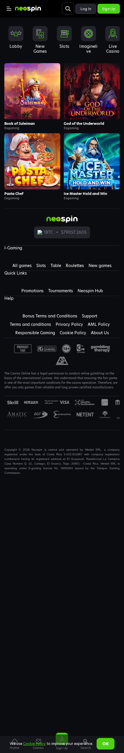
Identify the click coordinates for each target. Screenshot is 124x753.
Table (55, 265)
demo (32, 91)
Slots (41, 265)
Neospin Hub (90, 291)
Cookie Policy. (34, 743)
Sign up (108, 8)
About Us (100, 333)
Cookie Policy (73, 333)
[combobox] (62, 42)
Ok (105, 744)
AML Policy (99, 324)
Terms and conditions (30, 324)
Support (89, 316)
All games (22, 265)
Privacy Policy (69, 324)
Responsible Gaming (35, 333)
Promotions (32, 291)
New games (100, 265)
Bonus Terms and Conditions (49, 316)
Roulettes (75, 265)
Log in (85, 8)
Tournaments (60, 291)
